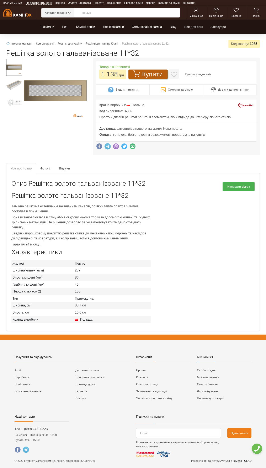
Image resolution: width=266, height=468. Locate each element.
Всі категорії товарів (28, 391)
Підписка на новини (150, 416)
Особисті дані (206, 370)
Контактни (188, 2)
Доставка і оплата (87, 370)
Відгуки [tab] (64, 168)
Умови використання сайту (154, 398)
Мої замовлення (208, 377)
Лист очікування (208, 391)
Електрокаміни (113, 27)
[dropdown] (257, 449)
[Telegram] (108, 147)
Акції (18, 370)
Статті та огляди (147, 384)
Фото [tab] (45, 168)
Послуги (99, 2)
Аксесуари (218, 27)
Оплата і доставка (79, 2)
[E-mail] (132, 147)
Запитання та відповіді (151, 391)
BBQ (173, 27)
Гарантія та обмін (169, 2)
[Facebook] (99, 147)
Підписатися (239, 433)
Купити (152, 74)
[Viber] (116, 147)
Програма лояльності (90, 377)
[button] (54, 91)
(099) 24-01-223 (36, 429)
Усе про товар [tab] (21, 168)
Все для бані (193, 27)
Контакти (142, 377)
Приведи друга (133, 2)
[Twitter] (124, 147)
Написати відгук (238, 186)
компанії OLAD (242, 460)
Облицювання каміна (147, 27)
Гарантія (81, 391)
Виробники (22, 377)
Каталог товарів (56, 12)
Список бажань (207, 384)
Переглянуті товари (210, 398)
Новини (150, 2)
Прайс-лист (114, 2)
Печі (65, 27)
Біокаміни (47, 27)
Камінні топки (85, 27)
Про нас (60, 2)
